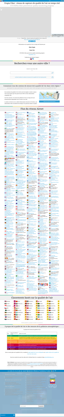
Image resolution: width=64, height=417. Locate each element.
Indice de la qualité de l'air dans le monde (36, 363)
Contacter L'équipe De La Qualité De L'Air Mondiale (14, 376)
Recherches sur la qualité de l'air (13, 380)
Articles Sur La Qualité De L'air (10, 382)
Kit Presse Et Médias (8, 377)
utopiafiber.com (32, 54)
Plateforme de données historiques (11, 394)
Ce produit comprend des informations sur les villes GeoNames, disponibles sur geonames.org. (35, 383)
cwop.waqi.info (29, 388)
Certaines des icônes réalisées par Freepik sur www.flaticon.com (34, 393)
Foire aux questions (9, 386)
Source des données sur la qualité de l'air (12, 388)
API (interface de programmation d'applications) (13, 393)
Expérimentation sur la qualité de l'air (12, 383)
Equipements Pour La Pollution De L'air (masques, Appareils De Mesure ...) (14, 392)
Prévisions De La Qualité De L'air (11, 390)
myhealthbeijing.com (49, 357)
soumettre (41, 406)
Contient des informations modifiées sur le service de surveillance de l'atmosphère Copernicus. (36, 390)
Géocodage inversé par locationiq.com (33, 395)
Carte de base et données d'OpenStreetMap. (34, 397)
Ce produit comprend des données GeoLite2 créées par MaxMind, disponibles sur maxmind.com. (36, 381)
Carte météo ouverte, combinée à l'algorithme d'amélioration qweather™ (34, 385)
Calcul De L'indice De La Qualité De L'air (12, 389)
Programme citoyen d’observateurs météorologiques (35, 387)
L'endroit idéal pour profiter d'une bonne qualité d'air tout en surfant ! (36, 399)
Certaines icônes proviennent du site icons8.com (35, 394)
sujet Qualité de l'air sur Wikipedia (36, 352)
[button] (1, 8)
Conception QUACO (29, 401)
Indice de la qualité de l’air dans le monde (33, 364)
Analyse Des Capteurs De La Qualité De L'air (13, 384)
